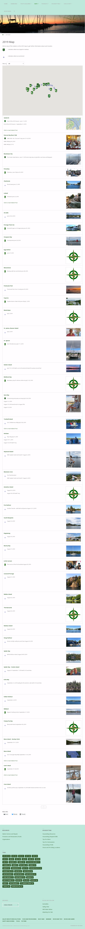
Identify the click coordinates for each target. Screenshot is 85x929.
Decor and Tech (57, 919)
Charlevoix (7, 181)
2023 (31, 859)
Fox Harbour (7, 505)
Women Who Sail (17, 886)
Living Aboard (8, 877)
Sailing (34, 880)
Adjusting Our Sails (47, 912)
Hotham (6, 433)
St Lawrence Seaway (27, 883)
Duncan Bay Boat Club (10, 135)
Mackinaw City (8, 154)
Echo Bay (6, 679)
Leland (6, 193)
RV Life (26, 880)
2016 (21, 856)
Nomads (30, 877)
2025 (5, 862)
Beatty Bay (7, 545)
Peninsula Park (8, 286)
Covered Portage (9, 573)
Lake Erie (18, 871)
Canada (21, 862)
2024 (37, 859)
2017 (28, 856)
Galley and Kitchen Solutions (11, 919)
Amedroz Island (8, 487)
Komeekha (45, 904)
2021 (18, 859)
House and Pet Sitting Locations (51, 847)
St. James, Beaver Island (11, 328)
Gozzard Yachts (35, 868)
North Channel (8, 880)
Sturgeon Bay (8, 237)
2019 (5, 859)
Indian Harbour (8, 696)
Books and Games (69, 919)
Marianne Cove (8, 472)
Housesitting (8, 871)
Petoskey (6, 169)
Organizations (6, 839)
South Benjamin (8, 518)
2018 (35, 856)
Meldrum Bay (8, 377)
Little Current (8, 561)
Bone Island (7, 751)
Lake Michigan (8, 874)
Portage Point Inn (9, 225)
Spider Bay (7, 651)
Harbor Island (8, 365)
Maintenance (20, 877)
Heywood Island (8, 451)
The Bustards (8, 607)
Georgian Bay (16, 868)
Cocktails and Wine (33, 862)
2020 (11, 859)
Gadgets (6, 868)
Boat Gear (41, 919)
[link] (14, 11)
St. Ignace (7, 340)
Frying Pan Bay (8, 721)
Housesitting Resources (48, 834)
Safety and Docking (8, 921)
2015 (14, 856)
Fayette (6, 298)
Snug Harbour (8, 638)
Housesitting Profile (47, 845)
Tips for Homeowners (48, 842)
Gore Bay (6, 395)
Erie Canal (23, 865)
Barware (48, 919)
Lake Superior (30, 874)
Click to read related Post (11, 130)
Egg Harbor (7, 249)
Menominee (7, 268)
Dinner (15, 865)
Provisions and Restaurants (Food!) (11, 836)
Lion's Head (7, 765)
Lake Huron (28, 871)
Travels (6, 886)
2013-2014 (6, 856)
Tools (18, 921)
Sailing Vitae (45, 906)
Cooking (6, 865)
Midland (6, 709)
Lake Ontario (19, 874)
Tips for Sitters (46, 839)
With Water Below (47, 909)
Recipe (18, 880)
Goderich (6, 118)
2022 (24, 859)
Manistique (7, 310)
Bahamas (12, 862)
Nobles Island (8, 594)
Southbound (14, 883)
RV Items (23, 921)
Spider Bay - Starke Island (11, 667)
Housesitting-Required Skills (50, 836)
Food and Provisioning (29, 919)
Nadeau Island (8, 626)
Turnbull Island (8, 419)
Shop (5, 883)
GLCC (25, 868)
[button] (39, 86)
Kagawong (7, 533)
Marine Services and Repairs (10, 834)
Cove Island (7, 784)
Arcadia (6, 213)
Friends (32, 865)
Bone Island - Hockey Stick (12, 739)
